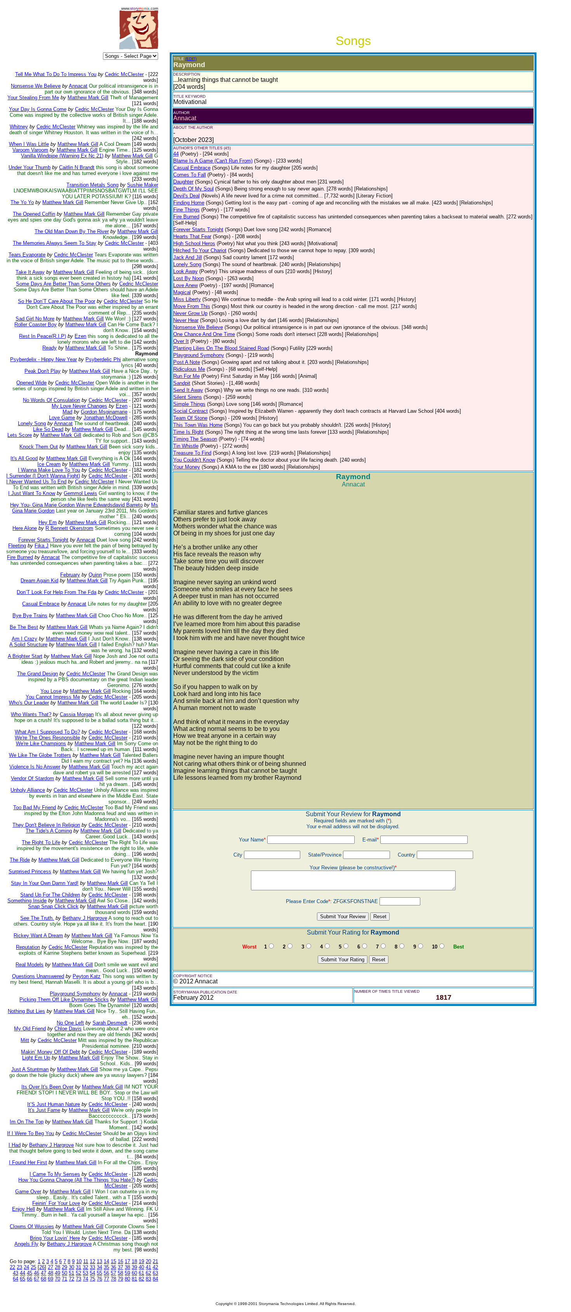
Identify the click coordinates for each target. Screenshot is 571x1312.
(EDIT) (191, 59)
